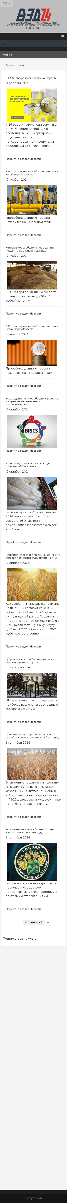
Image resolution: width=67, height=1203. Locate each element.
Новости (35, 159)
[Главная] (33, 15)
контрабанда (16, 1160)
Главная (10, 65)
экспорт (35, 1176)
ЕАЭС (29, 1113)
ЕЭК (51, 1113)
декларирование (50, 1155)
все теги (9, 1181)
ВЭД (21, 1102)
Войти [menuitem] (6, 3)
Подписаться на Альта (19, 938)
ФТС (32, 1155)
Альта (10, 1095)
